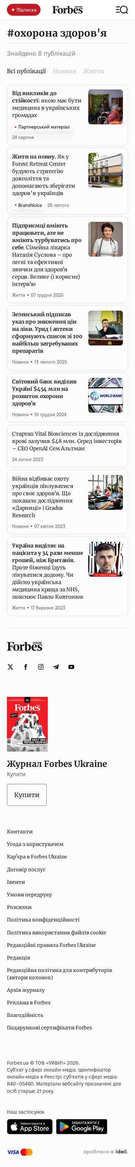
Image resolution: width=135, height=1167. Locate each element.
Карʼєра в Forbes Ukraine (37, 857)
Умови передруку (29, 895)
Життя (93, 71)
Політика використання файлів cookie (56, 932)
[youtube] (71, 667)
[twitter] (10, 667)
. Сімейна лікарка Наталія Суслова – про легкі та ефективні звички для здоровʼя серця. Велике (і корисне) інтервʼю (46, 254)
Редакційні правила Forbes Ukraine (51, 945)
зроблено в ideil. (105, 1152)
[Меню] (122, 10)
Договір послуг (26, 869)
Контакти (20, 831)
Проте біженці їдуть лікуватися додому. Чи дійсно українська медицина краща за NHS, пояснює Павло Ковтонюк (47, 571)
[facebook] (25, 667)
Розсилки (19, 907)
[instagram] (40, 667)
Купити (26, 795)
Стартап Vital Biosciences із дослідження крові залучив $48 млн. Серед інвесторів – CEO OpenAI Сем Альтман (67, 441)
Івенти (16, 882)
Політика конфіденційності (43, 920)
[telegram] (56, 667)
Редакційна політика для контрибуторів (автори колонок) (59, 973)
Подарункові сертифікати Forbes (49, 1028)
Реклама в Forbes (29, 1002)
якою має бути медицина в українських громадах (46, 104)
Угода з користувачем (35, 844)
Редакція (18, 958)
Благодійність (25, 1015)
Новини (64, 71)
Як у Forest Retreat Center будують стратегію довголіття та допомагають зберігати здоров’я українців (43, 174)
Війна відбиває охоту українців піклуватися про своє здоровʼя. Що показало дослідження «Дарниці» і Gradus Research (42, 497)
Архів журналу (26, 990)
